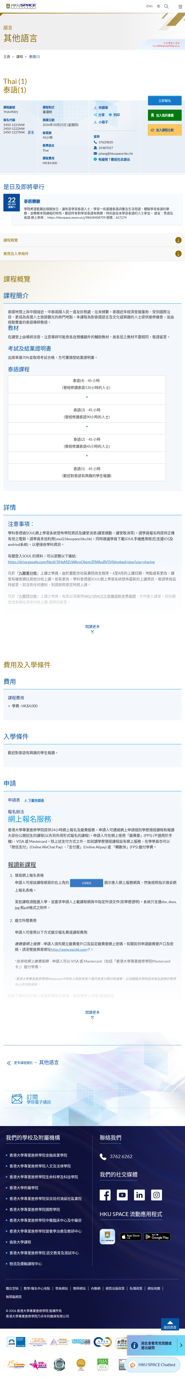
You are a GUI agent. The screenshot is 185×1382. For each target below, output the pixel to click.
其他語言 (20, 38)
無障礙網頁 (14, 1297)
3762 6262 (121, 1156)
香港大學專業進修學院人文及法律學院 (40, 1166)
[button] (166, 6)
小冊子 (103, 122)
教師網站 (79, 1288)
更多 (31, 132)
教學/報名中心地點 (37, 1288)
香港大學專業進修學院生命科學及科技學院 (43, 1177)
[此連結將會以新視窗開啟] (130, 1237)
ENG (149, 6)
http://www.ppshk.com (69, 949)
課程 (19, 57)
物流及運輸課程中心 (25, 1264)
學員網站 (61, 1288)
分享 (101, 115)
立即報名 (164, 100)
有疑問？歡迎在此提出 (114, 159)
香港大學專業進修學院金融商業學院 (38, 1155)
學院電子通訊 (39, 1099)
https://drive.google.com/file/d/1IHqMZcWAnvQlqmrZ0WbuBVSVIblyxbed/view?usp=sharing (81, 562)
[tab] (92, 279)
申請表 (103, 107)
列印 (116, 115)
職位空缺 (12, 1288)
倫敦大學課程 (20, 1242)
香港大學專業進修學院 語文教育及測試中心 (44, 1253)
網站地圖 (154, 1288)
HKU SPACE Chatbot (157, 1364)
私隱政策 (136, 1288)
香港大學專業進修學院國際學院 (34, 1209)
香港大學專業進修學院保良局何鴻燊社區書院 (45, 1199)
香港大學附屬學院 (23, 1188)
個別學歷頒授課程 (24, 1019)
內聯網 (95, 1288)
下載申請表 (36, 800)
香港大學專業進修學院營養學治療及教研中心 (45, 1231)
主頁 (6, 57)
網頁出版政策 (115, 1288)
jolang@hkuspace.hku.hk (116, 153)
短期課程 (17, 1007)
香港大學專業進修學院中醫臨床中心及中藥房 (45, 1220)
